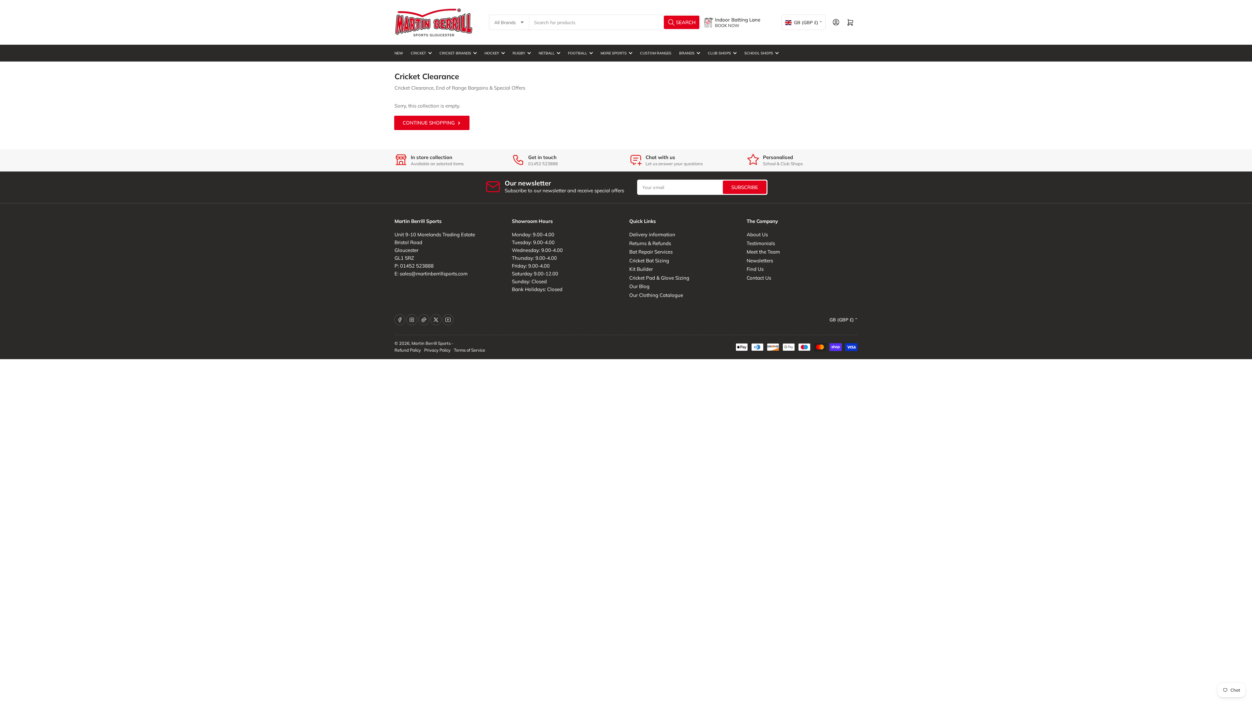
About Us (757, 234)
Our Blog (639, 286)
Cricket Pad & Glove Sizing (659, 278)
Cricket (418, 53)
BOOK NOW (727, 25)
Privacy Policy (437, 350)
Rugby (519, 53)
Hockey (491, 53)
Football (577, 53)
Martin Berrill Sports (431, 343)
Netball (547, 53)
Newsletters (760, 260)
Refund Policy (408, 350)
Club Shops (719, 53)
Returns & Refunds (650, 243)
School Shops (758, 53)
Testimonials (761, 243)
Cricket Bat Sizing (649, 260)
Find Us (755, 269)
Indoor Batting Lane (737, 20)
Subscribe (744, 187)
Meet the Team (763, 252)
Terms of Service (469, 350)
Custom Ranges (655, 53)
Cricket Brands (455, 53)
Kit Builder (641, 269)
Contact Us (759, 278)
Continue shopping (429, 123)
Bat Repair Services (651, 252)
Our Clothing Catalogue (656, 295)
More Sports (614, 53)
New (399, 53)
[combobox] (615, 22)
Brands (686, 53)
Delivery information (652, 234)
